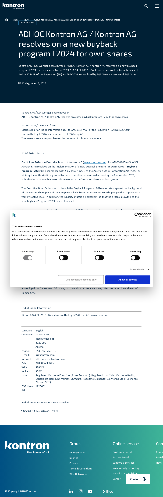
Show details (137, 269)
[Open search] (146, 6)
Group (75, 443)
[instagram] (80, 491)
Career (116, 478)
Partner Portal (121, 457)
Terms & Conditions (80, 468)
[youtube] (90, 491)
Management (77, 452)
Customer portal (122, 452)
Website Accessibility (125, 473)
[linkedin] (70, 491)
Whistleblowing (78, 474)
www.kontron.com (95, 162)
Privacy (73, 463)
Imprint (73, 458)
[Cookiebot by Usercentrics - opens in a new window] (137, 215)
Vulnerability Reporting (126, 468)
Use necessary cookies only (81, 279)
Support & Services (123, 462)
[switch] (63, 257)
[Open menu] (156, 6)
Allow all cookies (127, 279)
